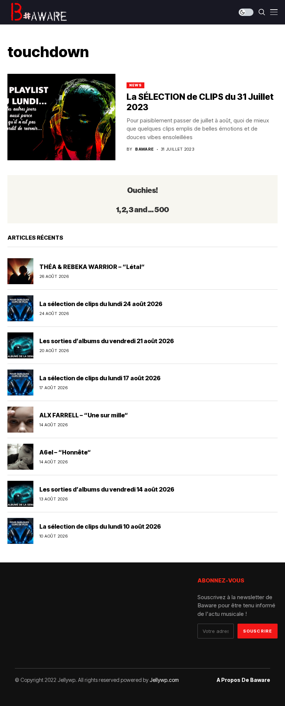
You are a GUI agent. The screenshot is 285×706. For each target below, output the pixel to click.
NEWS (135, 85)
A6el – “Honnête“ (65, 452)
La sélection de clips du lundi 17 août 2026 (100, 378)
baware (144, 149)
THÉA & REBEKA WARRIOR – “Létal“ (92, 266)
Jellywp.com (164, 680)
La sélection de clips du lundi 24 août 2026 (101, 304)
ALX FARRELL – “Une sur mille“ (83, 415)
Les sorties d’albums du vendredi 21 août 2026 (106, 341)
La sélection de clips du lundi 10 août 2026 (100, 526)
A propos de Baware (243, 680)
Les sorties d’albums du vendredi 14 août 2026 (106, 489)
